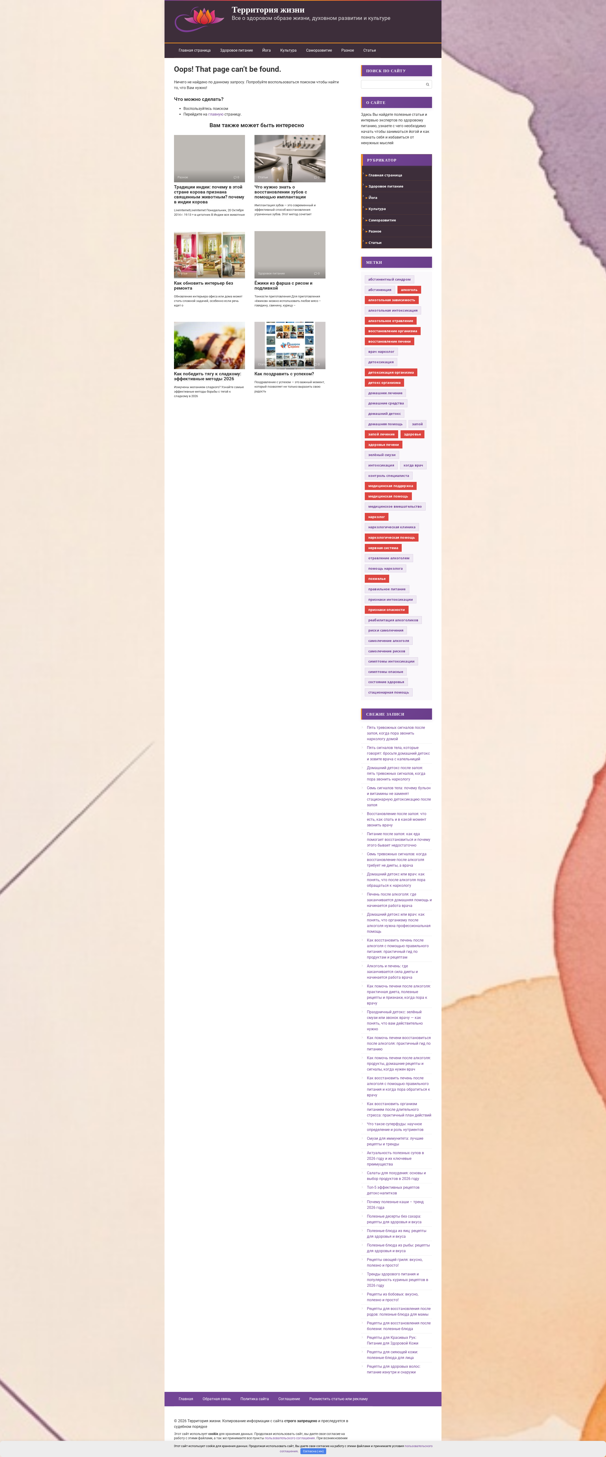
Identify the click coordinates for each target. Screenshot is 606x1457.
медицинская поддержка (390, 486)
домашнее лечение (385, 393)
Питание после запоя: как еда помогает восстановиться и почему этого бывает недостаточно (398, 839)
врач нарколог (381, 351)
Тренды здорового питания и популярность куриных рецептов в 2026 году (397, 1280)
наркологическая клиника (391, 527)
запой (417, 424)
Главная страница (195, 50)
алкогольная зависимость (391, 300)
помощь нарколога (385, 568)
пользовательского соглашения (290, 1438)
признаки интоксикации (390, 599)
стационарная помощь (388, 692)
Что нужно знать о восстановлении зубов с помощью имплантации (280, 192)
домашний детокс (384, 413)
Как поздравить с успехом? (284, 374)
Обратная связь (217, 1399)
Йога (266, 50)
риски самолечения (385, 630)
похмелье (377, 578)
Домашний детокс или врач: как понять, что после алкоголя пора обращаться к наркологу (396, 880)
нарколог (376, 517)
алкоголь (409, 289)
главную (215, 114)
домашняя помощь (385, 424)
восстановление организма (392, 331)
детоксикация (381, 362)
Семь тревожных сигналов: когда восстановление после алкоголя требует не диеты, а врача (397, 860)
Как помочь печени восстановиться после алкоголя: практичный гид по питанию (399, 1043)
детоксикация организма (391, 372)
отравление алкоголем (389, 558)
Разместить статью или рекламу (338, 1399)
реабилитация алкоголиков (393, 620)
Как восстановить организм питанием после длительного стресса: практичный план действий (399, 1109)
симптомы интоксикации (391, 661)
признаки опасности (386, 609)
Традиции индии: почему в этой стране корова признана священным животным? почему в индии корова (209, 194)
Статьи (369, 50)
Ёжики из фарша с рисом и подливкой (283, 285)
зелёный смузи (382, 455)
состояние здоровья (386, 682)
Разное (347, 50)
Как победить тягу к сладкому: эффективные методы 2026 (207, 376)
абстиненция (380, 289)
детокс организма (384, 382)
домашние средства (386, 403)
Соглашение (289, 1399)
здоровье (412, 434)
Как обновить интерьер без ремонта (203, 285)
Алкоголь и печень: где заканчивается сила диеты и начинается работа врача (392, 972)
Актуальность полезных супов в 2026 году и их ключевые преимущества (395, 1158)
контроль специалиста (388, 475)
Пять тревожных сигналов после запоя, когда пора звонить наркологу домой (396, 733)
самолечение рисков (386, 651)
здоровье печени (383, 444)
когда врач (413, 465)
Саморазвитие (319, 50)
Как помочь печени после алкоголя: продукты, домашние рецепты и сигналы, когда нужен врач (399, 1063)
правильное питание (387, 589)
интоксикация (381, 465)
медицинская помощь (388, 496)
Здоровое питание (236, 50)
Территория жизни (268, 9)
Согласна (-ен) (313, 1451)
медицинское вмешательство (395, 506)
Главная (186, 1399)
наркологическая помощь (391, 537)
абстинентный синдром (389, 279)
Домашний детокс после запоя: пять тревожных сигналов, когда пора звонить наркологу (396, 773)
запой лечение (381, 434)
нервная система (383, 548)
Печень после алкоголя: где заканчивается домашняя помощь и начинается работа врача (399, 900)
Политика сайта (255, 1399)
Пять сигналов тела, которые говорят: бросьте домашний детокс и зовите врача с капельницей (398, 753)
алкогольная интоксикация (393, 310)
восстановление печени (389, 341)
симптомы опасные (385, 671)
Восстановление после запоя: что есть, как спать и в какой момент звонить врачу (396, 819)
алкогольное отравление (390, 320)
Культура (288, 50)
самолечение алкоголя (388, 640)
